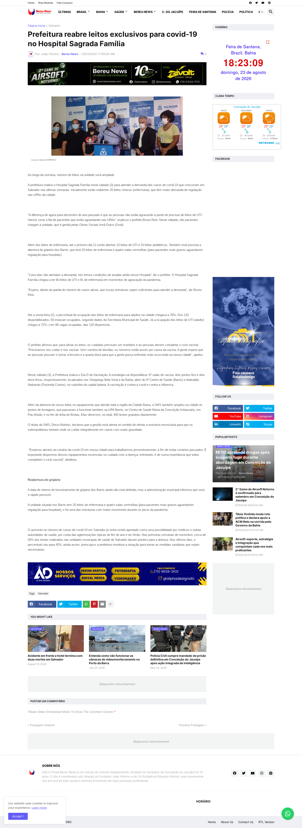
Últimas (64, 12)
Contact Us (245, 822)
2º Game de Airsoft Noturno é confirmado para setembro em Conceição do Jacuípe (254, 494)
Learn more (39, 807)
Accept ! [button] (18, 816)
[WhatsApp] (86, 604)
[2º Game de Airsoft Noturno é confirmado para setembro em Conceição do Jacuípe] (223, 494)
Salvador (54, 25)
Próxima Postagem (191, 725)
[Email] (102, 604)
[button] (260, 12)
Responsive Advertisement (117, 684)
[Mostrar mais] (110, 604)
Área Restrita (45, 2)
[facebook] (250, 3)
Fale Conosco (65, 2)
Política (246, 12)
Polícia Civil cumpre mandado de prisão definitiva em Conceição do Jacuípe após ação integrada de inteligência (178, 659)
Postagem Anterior (42, 725)
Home (31, 2)
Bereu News (143, 12)
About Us (227, 822)
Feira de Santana (202, 12)
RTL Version (266, 822)
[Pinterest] (94, 604)
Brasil (82, 12)
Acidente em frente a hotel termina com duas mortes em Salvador (55, 657)
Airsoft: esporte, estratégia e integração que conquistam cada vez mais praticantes (254, 544)
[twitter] (256, 3)
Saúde (119, 12)
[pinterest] (269, 3)
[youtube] (263, 3)
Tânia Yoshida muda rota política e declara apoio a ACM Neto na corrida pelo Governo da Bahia (253, 519)
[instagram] (261, 773)
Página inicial (36, 25)
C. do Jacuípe (172, 12)
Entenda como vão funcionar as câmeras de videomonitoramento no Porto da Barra (114, 659)
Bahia (100, 12)
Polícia (228, 12)
